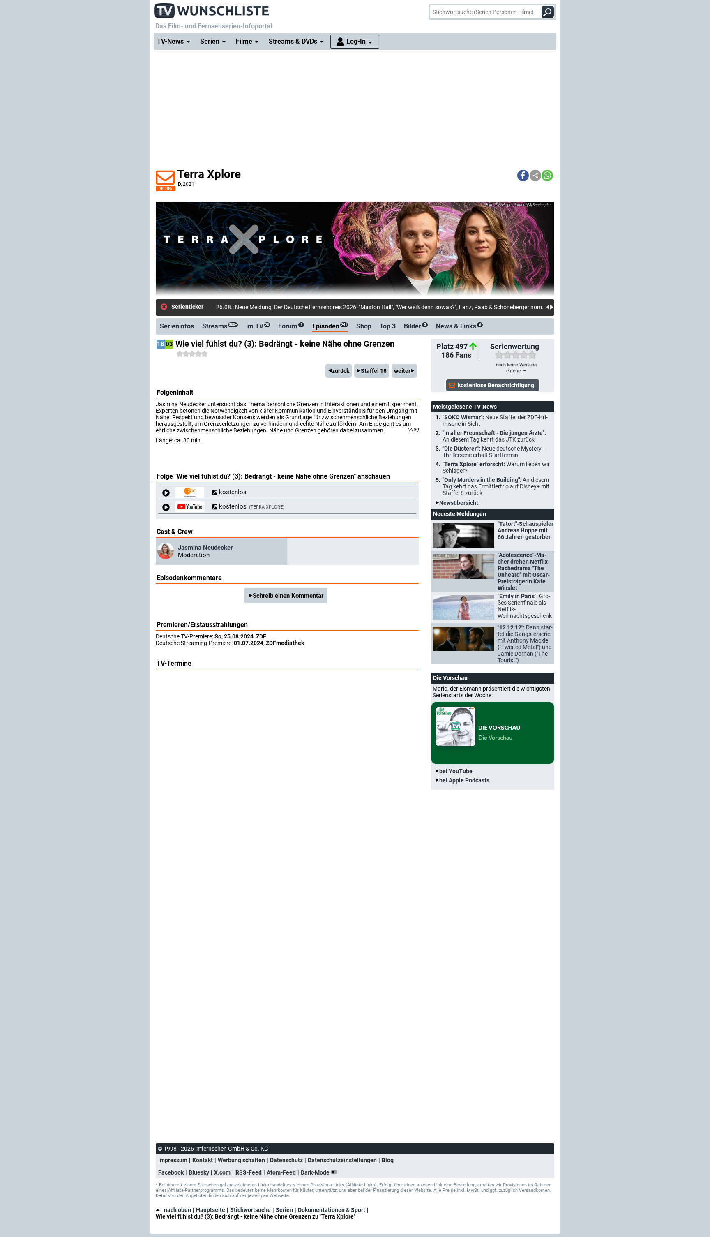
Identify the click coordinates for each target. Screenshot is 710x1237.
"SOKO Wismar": (495, 420)
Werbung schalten (241, 1160)
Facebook (171, 1172)
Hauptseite (210, 1210)
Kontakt (202, 1160)
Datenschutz (286, 1160)
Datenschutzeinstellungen (342, 1160)
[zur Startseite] (212, 8)
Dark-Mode (316, 1172)
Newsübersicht (458, 502)
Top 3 (388, 326)
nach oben (177, 1210)
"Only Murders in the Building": (496, 486)
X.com (222, 1172)
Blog (388, 1160)
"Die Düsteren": (493, 451)
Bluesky (199, 1172)
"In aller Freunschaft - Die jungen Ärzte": (494, 436)
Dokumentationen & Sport (331, 1210)
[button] (523, 175)
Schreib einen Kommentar (288, 595)
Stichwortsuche (250, 1210)
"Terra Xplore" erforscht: (496, 467)
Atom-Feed (281, 1172)
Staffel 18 (374, 371)
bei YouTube (456, 771)
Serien (284, 1210)
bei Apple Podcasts (464, 780)
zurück (340, 371)
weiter (402, 371)
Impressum (172, 1160)
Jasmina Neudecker (205, 547)
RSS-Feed (248, 1172)
